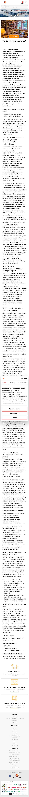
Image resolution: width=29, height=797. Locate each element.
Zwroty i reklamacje (14, 735)
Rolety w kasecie (14, 758)
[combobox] (16, 6)
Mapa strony (14, 745)
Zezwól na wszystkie (14, 408)
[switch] (3, 790)
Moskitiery (14, 766)
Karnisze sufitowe (14, 754)
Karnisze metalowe (14, 752)
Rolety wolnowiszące (14, 756)
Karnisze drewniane (14, 751)
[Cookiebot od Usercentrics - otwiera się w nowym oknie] (20, 378)
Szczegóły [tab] (12, 382)
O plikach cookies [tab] (22, 382)
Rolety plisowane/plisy (14, 760)
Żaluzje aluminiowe (14, 762)
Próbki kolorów (15, 767)
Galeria (14, 743)
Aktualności (14, 739)
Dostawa (14, 732)
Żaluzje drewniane (14, 764)
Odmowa (14, 417)
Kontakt (14, 730)
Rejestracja (14, 722)
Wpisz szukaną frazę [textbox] (11, 7)
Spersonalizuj (13, 413)
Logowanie (15, 720)
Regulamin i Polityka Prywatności (14, 718)
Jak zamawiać (14, 717)
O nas (14, 728)
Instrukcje (14, 734)
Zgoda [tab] (4, 382)
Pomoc (15, 737)
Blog (14, 741)
